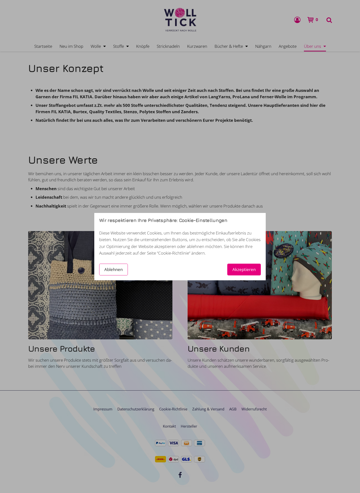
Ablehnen (113, 269)
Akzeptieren (244, 269)
